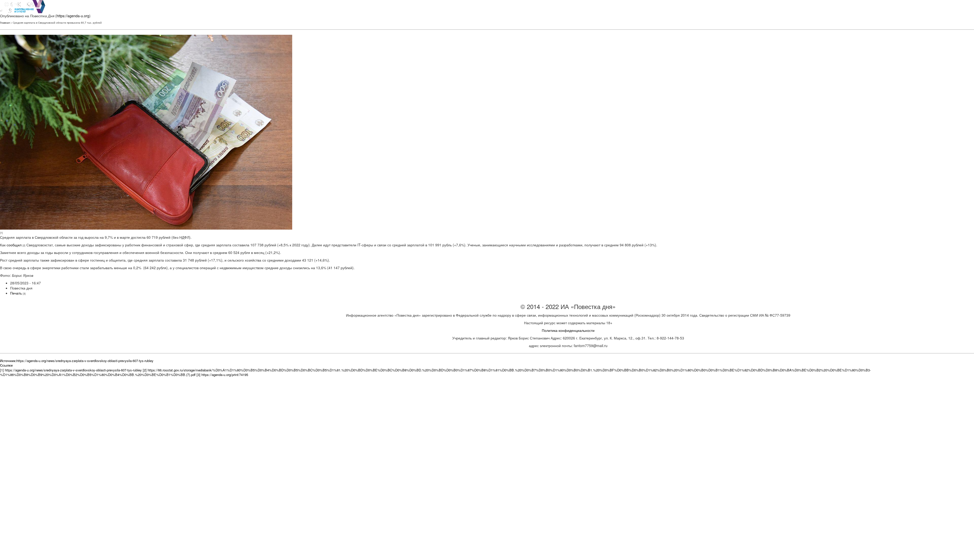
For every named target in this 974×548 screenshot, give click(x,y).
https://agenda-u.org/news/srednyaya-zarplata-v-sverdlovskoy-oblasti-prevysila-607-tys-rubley (84, 360)
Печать (16, 293)
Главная (5, 22)
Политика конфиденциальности (568, 330)
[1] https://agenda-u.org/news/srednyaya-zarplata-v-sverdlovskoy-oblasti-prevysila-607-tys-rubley (71, 370)
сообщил (14, 244)
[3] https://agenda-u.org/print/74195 (222, 374)
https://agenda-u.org (73, 15)
